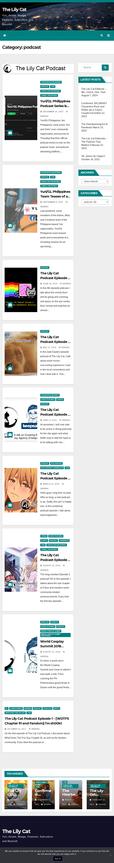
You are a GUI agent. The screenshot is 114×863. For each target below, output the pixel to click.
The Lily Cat (14, 9)
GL (6, 708)
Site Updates (56, 463)
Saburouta (64, 540)
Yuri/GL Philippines (49, 95)
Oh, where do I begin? (93, 156)
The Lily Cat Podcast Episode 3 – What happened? (55, 478)
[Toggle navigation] (108, 35)
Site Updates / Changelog (52, 468)
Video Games (41, 782)
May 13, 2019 (50, 347)
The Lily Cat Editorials (13, 786)
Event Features (47, 399)
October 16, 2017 (17, 729)
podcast (44, 86)
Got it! (58, 858)
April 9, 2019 (50, 420)
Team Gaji (47, 708)
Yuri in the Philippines (50, 91)
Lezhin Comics (16, 708)
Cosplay (54, 622)
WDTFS (56, 708)
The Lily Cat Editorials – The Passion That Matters (94, 141)
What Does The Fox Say (15, 713)
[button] (101, 35)
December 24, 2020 (53, 112)
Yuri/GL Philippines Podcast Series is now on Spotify (55, 106)
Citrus (44, 536)
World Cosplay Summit (50, 631)
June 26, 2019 (50, 284)
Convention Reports (50, 395)
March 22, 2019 (51, 484)
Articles (45, 622)
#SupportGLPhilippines (51, 82)
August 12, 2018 (52, 652)
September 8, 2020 (53, 202)
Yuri (52, 86)
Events (60, 399)
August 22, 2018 (52, 566)
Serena (66, 284)
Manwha (27, 708)
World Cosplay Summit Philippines (50, 634)
